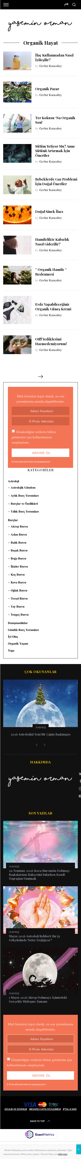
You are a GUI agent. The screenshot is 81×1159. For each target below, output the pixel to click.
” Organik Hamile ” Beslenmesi (51, 271)
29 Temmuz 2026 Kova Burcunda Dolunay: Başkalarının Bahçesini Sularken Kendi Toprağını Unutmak (39, 874)
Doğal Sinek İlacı (49, 211)
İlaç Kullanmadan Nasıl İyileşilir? (54, 57)
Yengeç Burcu (20, 614)
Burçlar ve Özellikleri (24, 503)
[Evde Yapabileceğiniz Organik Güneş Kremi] (17, 310)
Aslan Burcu (19, 534)
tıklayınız (62, 1154)
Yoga (11, 650)
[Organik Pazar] (17, 92)
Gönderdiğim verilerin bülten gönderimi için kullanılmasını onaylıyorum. (34, 436)
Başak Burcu (19, 550)
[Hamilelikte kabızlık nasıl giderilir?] (17, 245)
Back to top (37, 1121)
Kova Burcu (18, 582)
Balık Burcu (18, 542)
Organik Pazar (47, 88)
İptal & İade (70, 1109)
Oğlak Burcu (19, 590)
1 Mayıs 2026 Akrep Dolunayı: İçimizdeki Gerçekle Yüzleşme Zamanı (38, 999)
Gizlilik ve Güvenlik (16, 1109)
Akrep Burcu (19, 526)
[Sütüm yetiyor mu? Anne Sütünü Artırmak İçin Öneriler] (17, 153)
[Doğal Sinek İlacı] (17, 215)
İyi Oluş (13, 636)
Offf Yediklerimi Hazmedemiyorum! (51, 341)
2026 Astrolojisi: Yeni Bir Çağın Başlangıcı (40, 734)
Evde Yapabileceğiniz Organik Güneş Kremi (53, 306)
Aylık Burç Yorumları (25, 495)
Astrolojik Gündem (23, 487)
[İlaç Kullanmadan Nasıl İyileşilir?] (17, 60)
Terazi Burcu (19, 598)
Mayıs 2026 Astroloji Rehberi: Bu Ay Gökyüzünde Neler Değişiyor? (34, 938)
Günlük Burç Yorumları (23, 630)
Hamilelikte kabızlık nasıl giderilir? (52, 241)
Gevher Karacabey (50, 66)
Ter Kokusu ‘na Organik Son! (55, 120)
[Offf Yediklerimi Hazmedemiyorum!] (17, 344)
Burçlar (13, 520)
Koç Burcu (18, 574)
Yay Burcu (17, 606)
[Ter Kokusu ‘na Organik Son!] (17, 123)
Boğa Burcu (18, 558)
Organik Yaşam (18, 643)
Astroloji (13, 481)
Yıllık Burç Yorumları (25, 511)
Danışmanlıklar (18, 623)
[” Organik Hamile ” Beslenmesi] (17, 275)
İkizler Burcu (19, 566)
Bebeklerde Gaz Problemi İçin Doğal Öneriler (56, 181)
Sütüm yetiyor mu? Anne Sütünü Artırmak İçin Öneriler (55, 151)
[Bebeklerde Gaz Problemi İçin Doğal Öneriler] (17, 184)
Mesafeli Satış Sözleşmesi (45, 1109)
